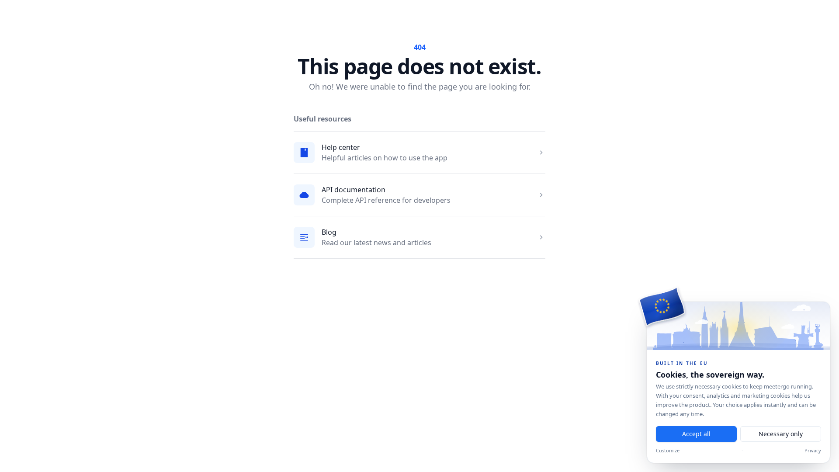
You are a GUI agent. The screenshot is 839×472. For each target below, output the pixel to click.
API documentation (353, 189)
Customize (668, 450)
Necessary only (781, 434)
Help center (341, 147)
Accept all (696, 434)
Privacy (812, 450)
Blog (329, 232)
